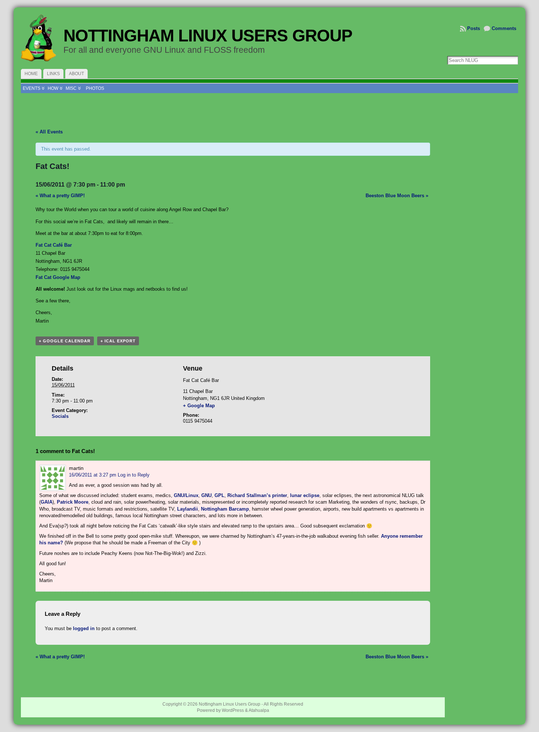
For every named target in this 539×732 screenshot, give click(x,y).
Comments (504, 28)
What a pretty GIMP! (60, 195)
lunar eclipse (304, 495)
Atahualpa (259, 710)
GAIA (46, 502)
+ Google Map (199, 405)
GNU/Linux (186, 495)
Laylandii (187, 509)
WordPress (233, 710)
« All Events (49, 132)
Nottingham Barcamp (225, 509)
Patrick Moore (72, 502)
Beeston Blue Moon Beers (397, 195)
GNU (206, 495)
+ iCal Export (118, 341)
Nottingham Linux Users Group (207, 35)
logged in (84, 628)
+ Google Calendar (65, 341)
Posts (473, 28)
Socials (60, 416)
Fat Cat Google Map (58, 277)
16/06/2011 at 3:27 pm (92, 475)
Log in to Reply (134, 475)
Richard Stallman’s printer (257, 495)
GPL (219, 495)
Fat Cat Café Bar (54, 245)
